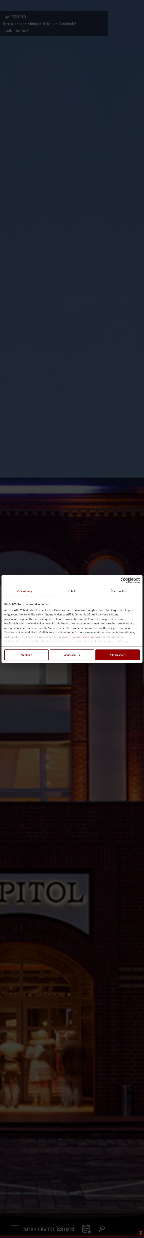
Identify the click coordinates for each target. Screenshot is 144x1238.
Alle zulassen (117, 655)
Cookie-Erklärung (82, 637)
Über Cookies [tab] (119, 591)
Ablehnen (26, 655)
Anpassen (70, 655)
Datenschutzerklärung (113, 641)
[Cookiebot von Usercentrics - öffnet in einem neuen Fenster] (123, 580)
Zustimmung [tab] (25, 591)
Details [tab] (72, 591)
